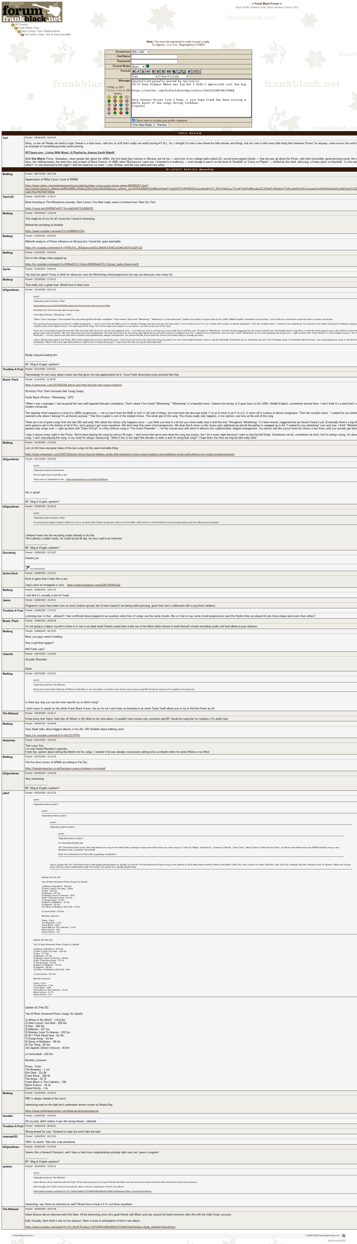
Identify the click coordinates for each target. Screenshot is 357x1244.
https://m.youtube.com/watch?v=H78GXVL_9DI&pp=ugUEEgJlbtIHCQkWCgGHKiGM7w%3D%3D (83, 247)
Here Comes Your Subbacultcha (40, 31)
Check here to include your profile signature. (161, 120)
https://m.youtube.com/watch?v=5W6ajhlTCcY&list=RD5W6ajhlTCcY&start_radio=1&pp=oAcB (82, 264)
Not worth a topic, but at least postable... (48, 34)
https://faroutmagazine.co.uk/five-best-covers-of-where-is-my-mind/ (65, 768)
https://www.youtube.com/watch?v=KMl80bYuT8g (54, 231)
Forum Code (115, 90)
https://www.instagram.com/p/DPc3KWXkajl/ (87, 479)
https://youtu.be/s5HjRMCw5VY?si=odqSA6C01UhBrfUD (59, 208)
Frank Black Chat (28, 27)
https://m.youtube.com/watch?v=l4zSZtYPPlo (52, 735)
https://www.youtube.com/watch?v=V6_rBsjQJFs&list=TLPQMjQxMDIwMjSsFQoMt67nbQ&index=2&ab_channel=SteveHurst (92, 1191)
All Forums (21, 24)
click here (171, 44)
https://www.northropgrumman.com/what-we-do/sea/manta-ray (62, 1110)
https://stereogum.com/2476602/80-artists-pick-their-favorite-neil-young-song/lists (71, 305)
